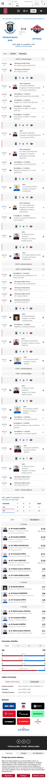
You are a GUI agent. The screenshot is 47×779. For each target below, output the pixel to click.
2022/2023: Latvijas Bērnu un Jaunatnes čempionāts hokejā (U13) (24, 19)
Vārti (12, 520)
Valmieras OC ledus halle (23, 46)
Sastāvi (13, 54)
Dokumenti (34, 682)
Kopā (7, 646)
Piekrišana (9, 753)
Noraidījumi (34, 520)
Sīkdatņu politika (33, 746)
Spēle (5, 54)
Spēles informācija (12, 682)
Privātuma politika (14, 746)
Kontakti (24, 746)
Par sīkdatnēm (38, 753)
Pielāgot (23, 775)
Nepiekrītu (8, 775)
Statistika (22, 54)
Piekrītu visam (38, 775)
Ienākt (33, 11)
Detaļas (23, 753)
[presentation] (10, 3)
